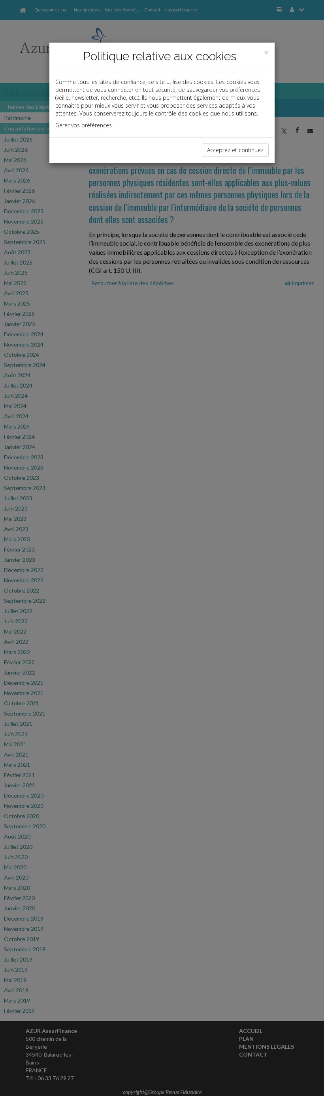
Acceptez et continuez (235, 150)
